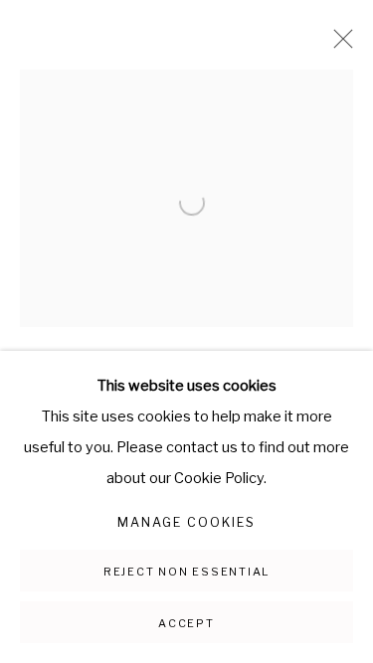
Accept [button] (186, 623)
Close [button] (338, 45)
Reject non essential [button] (186, 572)
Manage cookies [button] (186, 522)
